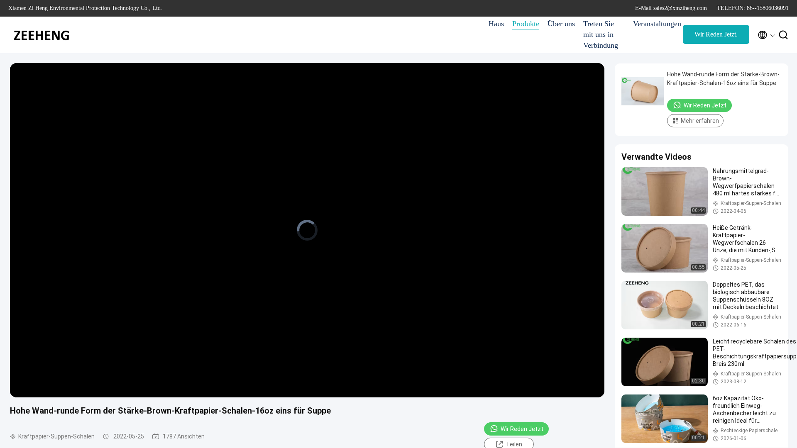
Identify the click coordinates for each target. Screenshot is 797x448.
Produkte (525, 23)
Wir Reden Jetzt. (716, 34)
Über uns (561, 23)
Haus (496, 23)
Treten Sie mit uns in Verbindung (600, 34)
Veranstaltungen (654, 23)
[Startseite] (41, 34)
